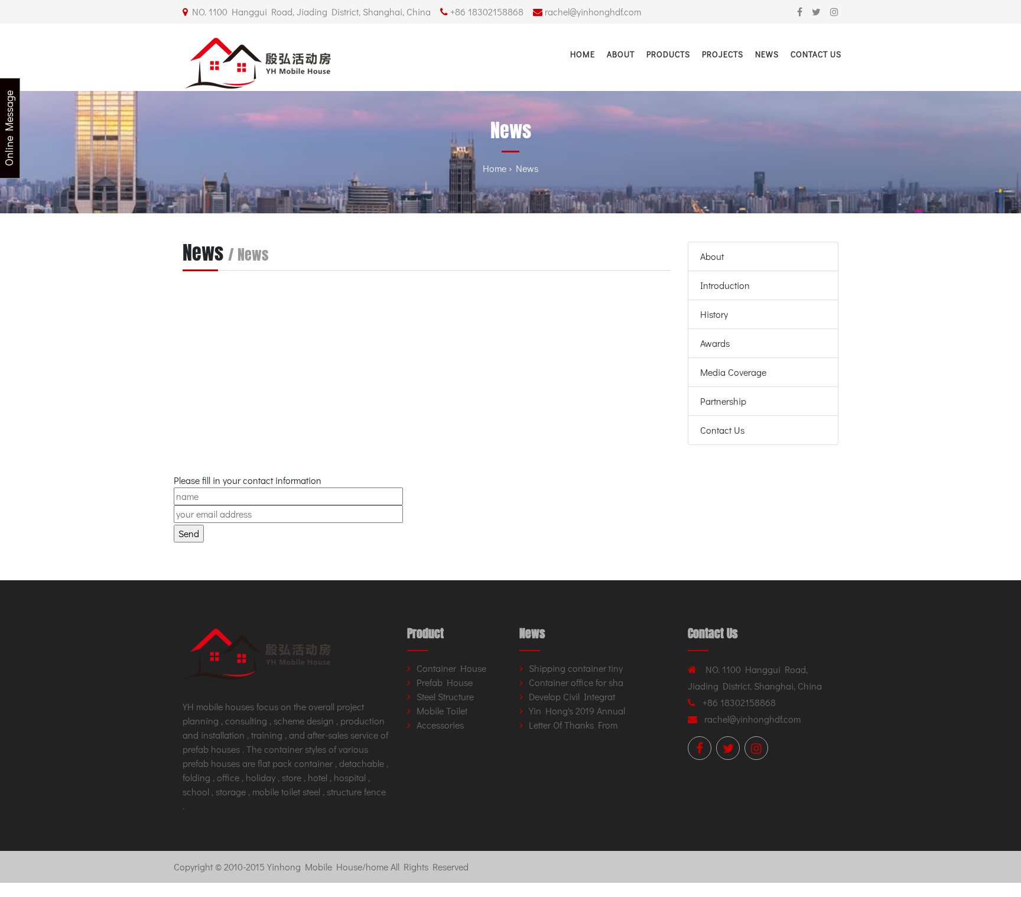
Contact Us (816, 54)
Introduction (725, 285)
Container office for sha (576, 682)
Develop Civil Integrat (572, 696)
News (767, 54)
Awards (715, 343)
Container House (451, 668)
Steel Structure (445, 696)
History (714, 314)
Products (668, 54)
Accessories (440, 725)
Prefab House (445, 682)
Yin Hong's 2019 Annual (577, 710)
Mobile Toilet (442, 710)
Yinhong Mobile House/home (327, 866)
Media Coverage (733, 372)
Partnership (723, 401)
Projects (722, 54)
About (621, 54)
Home (582, 54)
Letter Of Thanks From (573, 725)
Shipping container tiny (576, 668)
